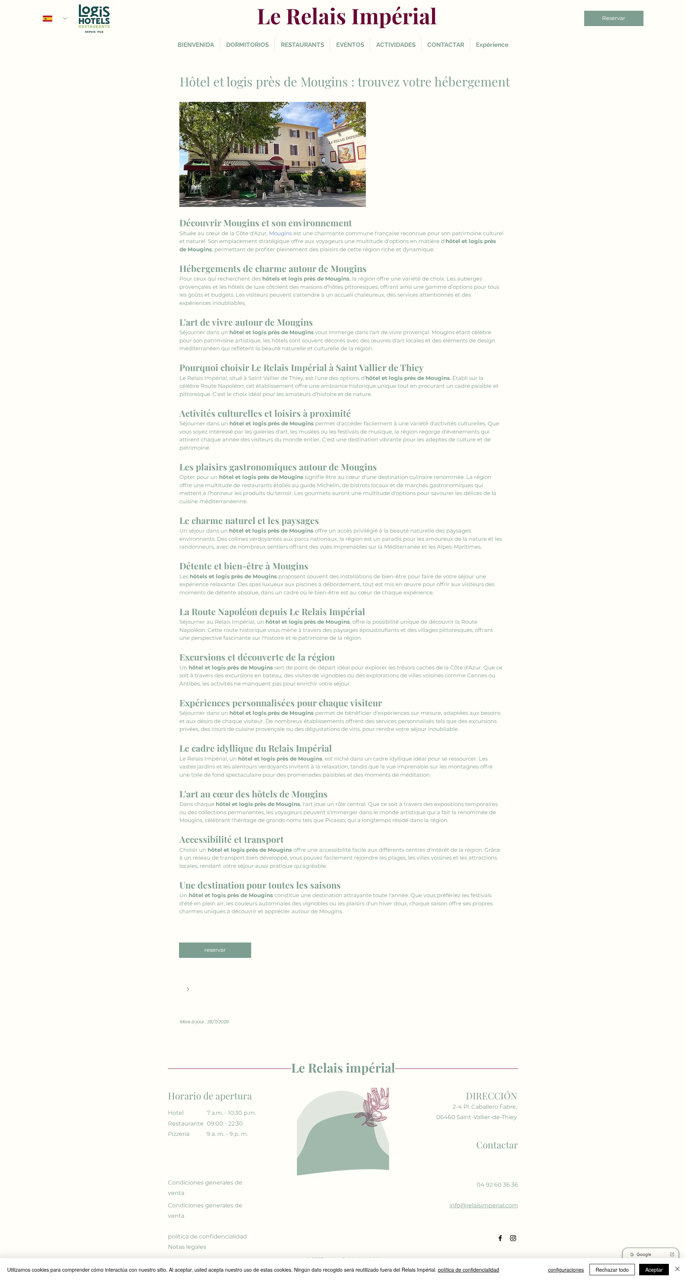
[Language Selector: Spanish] (55, 18)
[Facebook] (500, 1238)
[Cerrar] (677, 1269)
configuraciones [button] (566, 1269)
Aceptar (654, 1269)
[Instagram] (513, 1238)
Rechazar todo (612, 1269)
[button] (343, 990)
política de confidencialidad (468, 1269)
